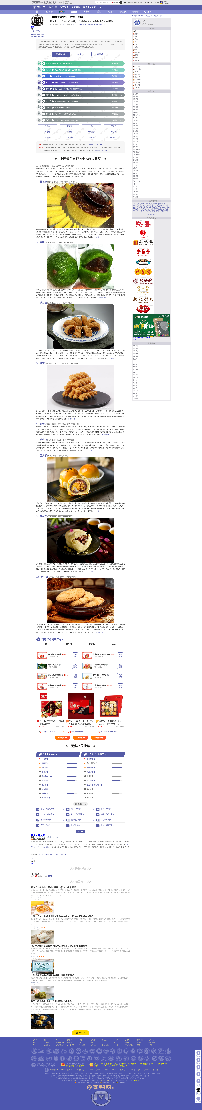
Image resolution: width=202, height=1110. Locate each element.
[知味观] (143, 243)
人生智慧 (135, 393)
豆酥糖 (47, 126)
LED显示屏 (71, 1045)
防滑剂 (35, 1045)
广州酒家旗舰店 (99, 665)
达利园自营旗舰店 (54, 685)
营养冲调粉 (136, 152)
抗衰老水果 (136, 181)
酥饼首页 (40, 7)
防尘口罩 (82, 1045)
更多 (79, 831)
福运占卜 (135, 383)
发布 (150, 2)
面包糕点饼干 (155, 16)
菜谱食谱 (135, 375)
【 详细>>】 (98, 237)
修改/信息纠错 (80, 1066)
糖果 (136, 47)
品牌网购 (76, 7)
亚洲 (53, 837)
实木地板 (117, 1040)
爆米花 (137, 60)
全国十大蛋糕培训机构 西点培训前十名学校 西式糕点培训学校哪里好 (151, 211)
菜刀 (103, 1042)
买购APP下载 (106, 1066)
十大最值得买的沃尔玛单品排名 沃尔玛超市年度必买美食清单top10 (151, 203)
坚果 (136, 50)
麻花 (42, 363)
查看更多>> (113, 137)
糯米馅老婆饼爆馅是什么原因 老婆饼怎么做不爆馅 (54, 887)
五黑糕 (113, 126)
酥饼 (45, 837)
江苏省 (46, 1040)
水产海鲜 (138, 74)
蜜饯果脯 (138, 52)
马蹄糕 (44, 793)
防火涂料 (105, 1040)
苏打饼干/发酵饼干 (94, 785)
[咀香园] (143, 271)
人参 (134, 184)
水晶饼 (113, 132)
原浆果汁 (135, 173)
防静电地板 (105, 1045)
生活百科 (135, 399)
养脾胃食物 (136, 115)
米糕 (136, 36)
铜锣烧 (43, 424)
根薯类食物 (136, 155)
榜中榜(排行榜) (79, 1070)
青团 (42, 242)
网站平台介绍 (123, 1066)
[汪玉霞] (143, 262)
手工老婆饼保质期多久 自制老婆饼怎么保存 (51, 1001)
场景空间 (135, 353)
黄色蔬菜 (135, 160)
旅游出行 (122, 1070)
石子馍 (47, 137)
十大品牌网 (90, 1070)
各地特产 (135, 94)
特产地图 (155, 1070)
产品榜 (64, 24)
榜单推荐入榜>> (94, 144)
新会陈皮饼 (46, 776)
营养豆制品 (136, 149)
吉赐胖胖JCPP (54, 1070)
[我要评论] (44, 835)
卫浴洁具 (47, 1042)
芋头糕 (44, 785)
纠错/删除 (89, 24)
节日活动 (135, 369)
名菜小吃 (138, 69)
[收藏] (41, 835)
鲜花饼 (43, 516)
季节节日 (135, 367)
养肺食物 (135, 110)
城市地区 (123, 1064)
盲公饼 (44, 772)
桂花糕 (43, 181)
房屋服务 (135, 348)
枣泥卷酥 (91, 132)
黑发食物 (135, 123)
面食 (56, 837)
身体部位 (135, 364)
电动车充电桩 (60, 1042)
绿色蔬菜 (135, 102)
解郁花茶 (135, 99)
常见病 (135, 359)
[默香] (143, 224)
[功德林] (143, 280)
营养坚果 (135, 107)
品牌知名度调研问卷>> (68, 2)
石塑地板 (140, 1040)
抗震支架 (151, 1040)
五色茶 (135, 168)
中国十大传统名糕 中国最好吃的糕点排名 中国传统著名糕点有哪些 (62, 916)
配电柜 (69, 1040)
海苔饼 (47, 132)
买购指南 (135, 391)
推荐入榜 (153, 1064)
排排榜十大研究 (98, 1064)
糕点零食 (138, 82)
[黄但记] (143, 290)
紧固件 (139, 1045)
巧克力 (137, 44)
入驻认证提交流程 (143, 1064)
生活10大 (140, 16)
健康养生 (135, 356)
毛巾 (57, 1040)
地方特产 (138, 66)
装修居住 (135, 346)
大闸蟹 (135, 189)
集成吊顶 (93, 1042)
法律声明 (97, 1066)
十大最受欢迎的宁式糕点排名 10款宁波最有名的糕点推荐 (151, 205)
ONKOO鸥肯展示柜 (66, 1070)
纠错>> (40, 847)
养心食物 (135, 112)
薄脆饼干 (90, 772)
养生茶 (135, 117)
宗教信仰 (135, 385)
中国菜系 (135, 133)
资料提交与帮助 (162, 1064)
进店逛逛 (75, 655)
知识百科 (135, 388)
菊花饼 (69, 126)
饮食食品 (147, 16)
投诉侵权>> (46, 847)
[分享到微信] (32, 835)
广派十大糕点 (36, 31)
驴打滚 (43, 302)
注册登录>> (64, 854)
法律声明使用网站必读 (108, 1082)
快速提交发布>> (44, 854)
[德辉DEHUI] (143, 233)
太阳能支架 (94, 1045)
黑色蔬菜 (135, 197)
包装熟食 (135, 176)
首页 (135, 16)
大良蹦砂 (45, 798)
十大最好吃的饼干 (37, 34)
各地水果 (135, 128)
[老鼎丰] (143, 252)
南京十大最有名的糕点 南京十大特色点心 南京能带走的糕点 (59, 946)
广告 (134, 339)
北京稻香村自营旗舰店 (101, 654)
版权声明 (98, 24)
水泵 (80, 1040)
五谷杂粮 (135, 125)
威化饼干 (90, 767)
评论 (76, 24)
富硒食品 (135, 136)
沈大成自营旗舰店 (99, 685)
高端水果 (135, 104)
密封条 (69, 1042)
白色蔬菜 (135, 157)
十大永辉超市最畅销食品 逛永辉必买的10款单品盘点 (151, 207)
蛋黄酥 (43, 455)
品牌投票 (53, 7)
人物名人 (138, 1070)
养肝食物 (135, 96)
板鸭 (136, 57)
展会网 (106, 1070)
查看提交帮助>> (55, 854)
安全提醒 (135, 396)
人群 (134, 361)
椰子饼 (69, 132)
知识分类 (134, 2)
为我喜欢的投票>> (101, 150)
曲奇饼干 (90, 759)
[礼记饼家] (143, 299)
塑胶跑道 (117, 1042)
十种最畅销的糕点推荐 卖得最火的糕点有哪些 (52, 975)
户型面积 (135, 351)
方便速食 (138, 80)
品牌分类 (128, 2)
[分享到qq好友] (39, 835)
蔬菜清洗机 (129, 1045)
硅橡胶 (127, 1040)
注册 (145, 2)
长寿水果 (135, 178)
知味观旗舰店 (53, 665)
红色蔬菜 (135, 162)
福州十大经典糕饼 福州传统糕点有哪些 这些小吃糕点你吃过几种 (151, 209)
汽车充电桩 (152, 1042)
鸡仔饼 (44, 576)
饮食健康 (138, 87)
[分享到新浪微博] (37, 835)
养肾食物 (135, 194)
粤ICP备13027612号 (93, 1082)
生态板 (139, 1042)
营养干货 (135, 141)
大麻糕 (91, 126)
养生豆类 (135, 144)
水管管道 (47, 1045)
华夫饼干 (90, 780)
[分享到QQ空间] (34, 835)
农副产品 (135, 377)
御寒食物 (135, 192)
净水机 (127, 1042)
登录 (141, 2)
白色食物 (135, 165)
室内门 (81, 1042)
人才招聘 (114, 1066)
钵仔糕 (44, 789)
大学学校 (130, 1070)
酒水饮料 (138, 85)
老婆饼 (44, 763)
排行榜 (116, 1064)
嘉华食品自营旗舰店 (55, 675)
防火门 (35, 1042)
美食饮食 (135, 380)
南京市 (36, 956)
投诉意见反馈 (70, 1066)
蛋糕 (136, 34)
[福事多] (143, 309)
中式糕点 (40, 837)
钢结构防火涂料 (61, 1045)
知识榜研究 (109, 1064)
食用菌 (35, 1040)
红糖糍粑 (69, 137)
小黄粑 (91, 137)
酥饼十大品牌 (89, 7)
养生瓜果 (135, 147)
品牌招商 (99, 1070)
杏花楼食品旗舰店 (99, 675)
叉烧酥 (44, 780)
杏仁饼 (44, 767)
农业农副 (138, 72)
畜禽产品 (138, 77)
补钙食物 (135, 120)
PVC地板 (117, 1045)
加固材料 (93, 1040)
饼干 (136, 42)
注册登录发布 (132, 1064)
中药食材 (135, 139)
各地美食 (135, 131)
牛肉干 (137, 55)
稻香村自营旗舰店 (54, 654)
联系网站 (137, 1080)
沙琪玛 (43, 439)
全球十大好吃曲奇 (37, 36)
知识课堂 (64, 7)
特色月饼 (135, 186)
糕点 (32, 27)
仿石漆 (150, 1045)
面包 (136, 39)
